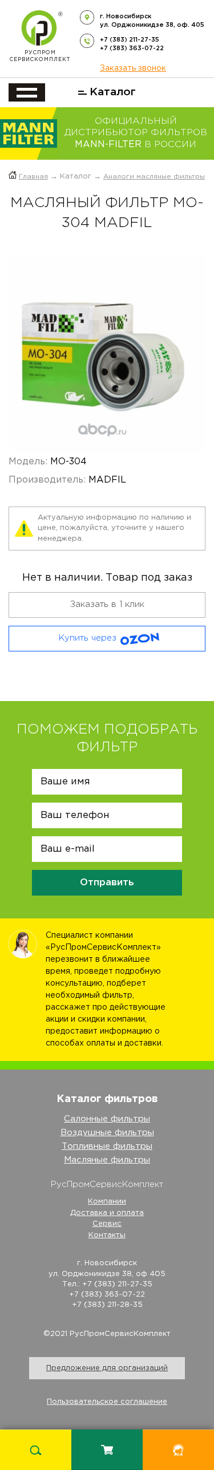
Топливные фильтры (107, 1146)
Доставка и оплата (107, 1213)
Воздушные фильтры (107, 1132)
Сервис (107, 1224)
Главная (33, 176)
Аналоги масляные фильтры (154, 176)
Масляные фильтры (107, 1160)
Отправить (107, 882)
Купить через (87, 638)
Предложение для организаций (107, 1368)
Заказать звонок (133, 68)
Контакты (107, 1235)
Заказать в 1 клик (107, 604)
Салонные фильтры (107, 1119)
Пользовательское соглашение (107, 1402)
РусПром (40, 56)
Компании (107, 1201)
